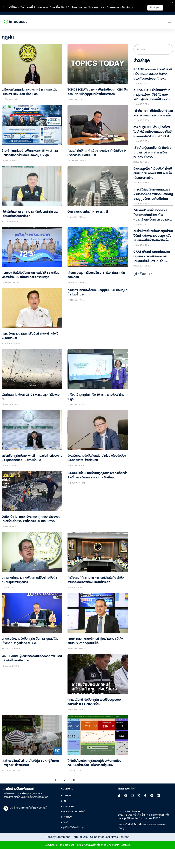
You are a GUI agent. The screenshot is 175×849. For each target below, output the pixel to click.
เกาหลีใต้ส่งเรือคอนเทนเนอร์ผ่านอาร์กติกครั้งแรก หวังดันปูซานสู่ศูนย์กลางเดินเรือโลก (153, 194)
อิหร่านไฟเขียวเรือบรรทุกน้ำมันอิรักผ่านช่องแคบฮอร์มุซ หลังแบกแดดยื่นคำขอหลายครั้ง (153, 236)
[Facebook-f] (145, 795)
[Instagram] (132, 795)
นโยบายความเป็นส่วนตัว (85, 7)
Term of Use (80, 836)
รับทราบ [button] (155, 7)
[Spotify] (151, 795)
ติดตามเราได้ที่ (127, 788)
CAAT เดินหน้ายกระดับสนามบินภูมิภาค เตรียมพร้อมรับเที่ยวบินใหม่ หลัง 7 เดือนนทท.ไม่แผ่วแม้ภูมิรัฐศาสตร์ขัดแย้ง (152, 261)
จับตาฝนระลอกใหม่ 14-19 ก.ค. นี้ (88, 212)
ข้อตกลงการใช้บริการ (120, 7)
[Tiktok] (119, 795)
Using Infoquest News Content (109, 836)
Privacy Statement (58, 836)
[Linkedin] (158, 795)
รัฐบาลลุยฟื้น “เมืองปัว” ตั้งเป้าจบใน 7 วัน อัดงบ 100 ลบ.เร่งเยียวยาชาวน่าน (153, 173)
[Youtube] (125, 795)
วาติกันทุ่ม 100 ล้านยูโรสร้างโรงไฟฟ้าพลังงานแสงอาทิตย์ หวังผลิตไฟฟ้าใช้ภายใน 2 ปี (152, 132)
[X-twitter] (138, 795)
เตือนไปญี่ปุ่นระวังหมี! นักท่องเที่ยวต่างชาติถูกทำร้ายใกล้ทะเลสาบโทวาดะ (152, 153)
